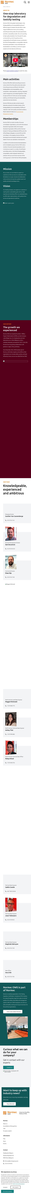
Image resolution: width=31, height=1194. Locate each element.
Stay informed (10, 1104)
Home (4, 6)
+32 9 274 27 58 (10, 577)
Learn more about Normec (14, 1011)
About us (5, 1123)
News (4, 1141)
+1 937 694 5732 (11, 762)
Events (4, 1143)
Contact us (9, 1067)
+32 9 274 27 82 (10, 976)
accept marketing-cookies (12, 71)
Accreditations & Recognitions (10, 1126)
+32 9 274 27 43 (10, 520)
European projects (7, 1131)
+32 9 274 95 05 (10, 919)
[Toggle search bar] (24, 2)
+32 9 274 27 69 (10, 948)
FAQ (4, 1138)
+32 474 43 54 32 (11, 548)
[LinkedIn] (3, 1167)
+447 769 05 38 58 (11, 891)
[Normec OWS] (7, 2)
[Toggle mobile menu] (28, 2)
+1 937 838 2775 (11, 705)
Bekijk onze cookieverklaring (19, 1183)
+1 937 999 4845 (11, 734)
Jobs (4, 1128)
